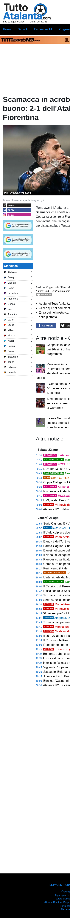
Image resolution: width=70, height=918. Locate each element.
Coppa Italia (52, 287)
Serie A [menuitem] (23, 29)
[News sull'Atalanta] (27, 11)
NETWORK (55, 885)
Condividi (47, 325)
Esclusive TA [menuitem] (43, 29)
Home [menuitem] (7, 29)
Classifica (11, 266)
